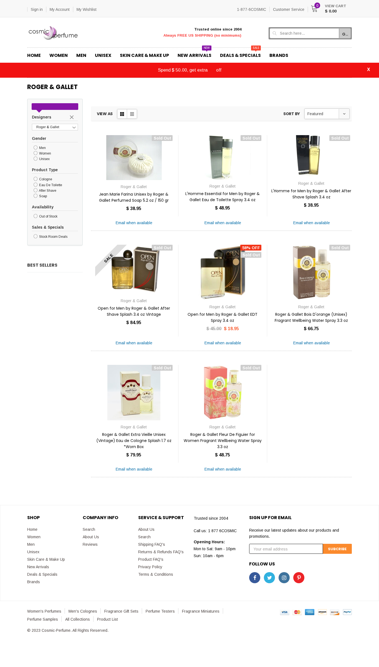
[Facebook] (254, 577)
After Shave (47, 191)
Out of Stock (47, 216)
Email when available (134, 223)
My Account (60, 9)
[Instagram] (284, 577)
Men (42, 148)
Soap (42, 196)
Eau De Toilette (50, 185)
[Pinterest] (298, 577)
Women (44, 153)
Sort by (291, 114)
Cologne (45, 179)
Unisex (44, 159)
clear (72, 117)
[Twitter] (269, 577)
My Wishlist (87, 9)
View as (105, 114)
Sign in (37, 9)
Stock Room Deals (52, 237)
